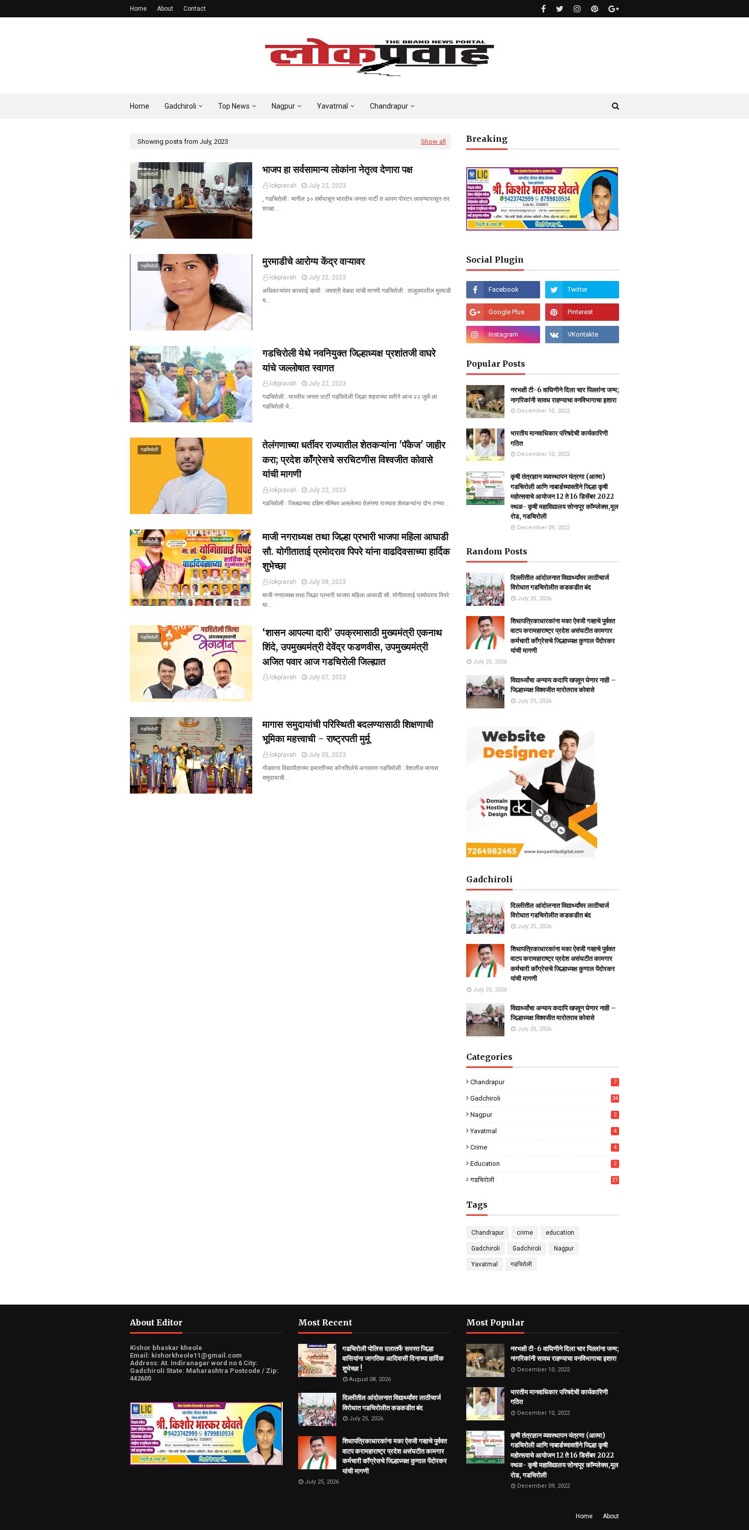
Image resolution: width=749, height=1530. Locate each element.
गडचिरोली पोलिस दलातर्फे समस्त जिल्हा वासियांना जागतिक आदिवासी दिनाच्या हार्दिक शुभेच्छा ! (393, 1358)
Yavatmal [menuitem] (332, 106)
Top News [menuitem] (234, 106)
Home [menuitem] (139, 106)
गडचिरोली (544, 1180)
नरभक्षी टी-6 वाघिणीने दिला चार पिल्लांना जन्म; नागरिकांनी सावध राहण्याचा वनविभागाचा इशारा (565, 395)
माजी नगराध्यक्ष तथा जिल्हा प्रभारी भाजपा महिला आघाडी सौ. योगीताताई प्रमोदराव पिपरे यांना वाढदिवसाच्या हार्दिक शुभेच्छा (356, 551)
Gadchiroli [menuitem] (180, 106)
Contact (194, 8)
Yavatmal (543, 1131)
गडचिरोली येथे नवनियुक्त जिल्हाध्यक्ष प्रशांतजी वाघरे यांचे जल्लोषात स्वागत (349, 360)
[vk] (582, 334)
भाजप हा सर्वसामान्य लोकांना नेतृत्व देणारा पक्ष (337, 169)
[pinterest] (594, 9)
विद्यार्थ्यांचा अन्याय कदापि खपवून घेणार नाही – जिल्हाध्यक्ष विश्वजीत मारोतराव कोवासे (563, 685)
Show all (433, 141)
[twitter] (559, 9)
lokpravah (283, 185)
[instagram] (577, 9)
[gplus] (612, 9)
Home (138, 8)
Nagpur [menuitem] (283, 106)
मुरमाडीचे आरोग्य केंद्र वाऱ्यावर (313, 261)
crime (543, 1147)
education (543, 1163)
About (165, 8)
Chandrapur (543, 1082)
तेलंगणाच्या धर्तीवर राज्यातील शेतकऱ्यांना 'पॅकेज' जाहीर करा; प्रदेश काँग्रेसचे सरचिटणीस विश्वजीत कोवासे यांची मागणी (353, 459)
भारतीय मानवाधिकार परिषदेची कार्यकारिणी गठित (559, 438)
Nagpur (543, 1114)
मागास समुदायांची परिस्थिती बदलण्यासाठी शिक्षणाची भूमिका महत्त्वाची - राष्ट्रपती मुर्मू (347, 731)
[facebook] (543, 9)
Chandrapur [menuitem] (389, 106)
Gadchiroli (544, 1098)
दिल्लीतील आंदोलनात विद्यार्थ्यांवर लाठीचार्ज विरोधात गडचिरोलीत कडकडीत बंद (560, 582)
